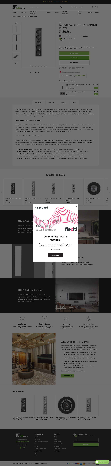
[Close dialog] (76, 206)
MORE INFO (55, 255)
